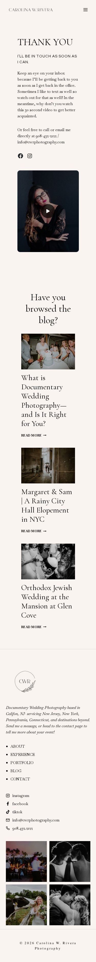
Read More (33, 435)
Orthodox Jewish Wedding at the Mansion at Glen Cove (46, 601)
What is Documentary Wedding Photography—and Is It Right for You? (44, 400)
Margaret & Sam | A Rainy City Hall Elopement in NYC (46, 505)
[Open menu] (85, 10)
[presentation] (48, 351)
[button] (48, 211)
